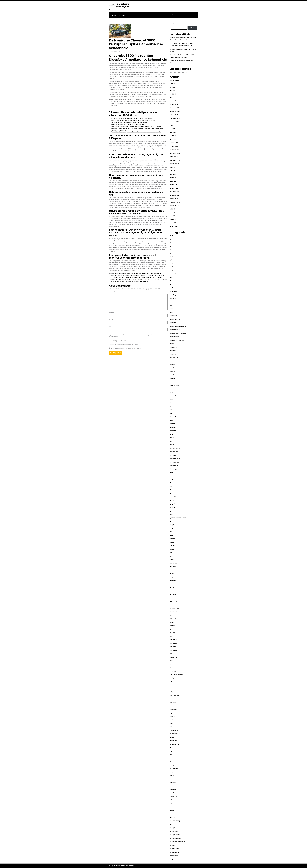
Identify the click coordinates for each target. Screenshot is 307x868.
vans (171, 772)
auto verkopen (174, 337)
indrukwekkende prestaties (131, 277)
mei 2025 (173, 132)
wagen (172, 810)
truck (171, 720)
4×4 (171, 281)
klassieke (144, 277)
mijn (171, 584)
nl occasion (173, 601)
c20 (171, 413)
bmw (171, 392)
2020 (171, 267)
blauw (172, 389)
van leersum (174, 768)
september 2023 (175, 202)
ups (171, 748)
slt (170, 688)
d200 (171, 434)
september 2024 (175, 160)
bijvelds (172, 382)
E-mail (111, 319)
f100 (171, 483)
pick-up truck (156, 279)
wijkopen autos (174, 849)
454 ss (172, 277)
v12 (171, 754)
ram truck (173, 646)
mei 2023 (172, 216)
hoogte (172, 525)
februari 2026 (174, 101)
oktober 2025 (174, 115)
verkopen (173, 782)
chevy (172, 420)
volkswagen (173, 796)
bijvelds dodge (174, 385)
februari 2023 (174, 226)
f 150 (171, 479)
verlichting (173, 786)
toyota (172, 713)
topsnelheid (173, 709)
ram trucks (173, 650)
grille (115, 277)
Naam (111, 313)
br (170, 403)
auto (171, 312)
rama (171, 653)
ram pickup (173, 643)
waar (171, 807)
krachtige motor (127, 279)
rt (170, 664)
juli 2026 (172, 83)
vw (171, 803)
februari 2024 (174, 184)
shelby (172, 678)
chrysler (172, 424)
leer (171, 552)
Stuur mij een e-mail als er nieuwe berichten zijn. (125, 348)
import (172, 528)
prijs (171, 629)
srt (171, 706)
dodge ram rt (174, 465)
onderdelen (173, 612)
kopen (172, 542)
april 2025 (173, 136)
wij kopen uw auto (175, 838)
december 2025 (175, 108)
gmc (171, 514)
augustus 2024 (174, 164)
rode (171, 660)
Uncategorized (174, 744)
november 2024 (175, 153)
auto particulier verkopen (178, 333)
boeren (142, 275)
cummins (173, 431)
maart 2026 (173, 97)
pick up (172, 615)
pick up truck (174, 619)
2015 (171, 253)
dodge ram (173, 455)
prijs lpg (172, 633)
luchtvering (173, 563)
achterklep (173, 288)
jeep (171, 532)
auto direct (173, 316)
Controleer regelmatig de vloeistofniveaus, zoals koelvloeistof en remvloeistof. (136, 126)
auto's (161, 273)
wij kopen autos (175, 835)
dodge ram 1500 (175, 458)
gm (171, 511)
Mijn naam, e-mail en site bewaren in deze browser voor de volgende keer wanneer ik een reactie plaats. (137, 336)
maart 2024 (173, 181)
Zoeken (173, 24)
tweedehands (174, 730)
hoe (171, 521)
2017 (171, 260)
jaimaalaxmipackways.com (119, 7)
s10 (171, 667)
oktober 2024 (174, 157)
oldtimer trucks (174, 608)
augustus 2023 (174, 205)
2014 (171, 249)
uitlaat (172, 737)
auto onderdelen (175, 330)
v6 (170, 758)
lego (171, 556)
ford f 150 (173, 497)
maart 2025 (173, 139)
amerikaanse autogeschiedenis (149, 273)
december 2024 (175, 150)
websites (172, 817)
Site (110, 326)
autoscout (173, 354)
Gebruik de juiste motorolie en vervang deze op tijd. (128, 124)
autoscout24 (174, 357)
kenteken (172, 539)
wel (171, 824)
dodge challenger (175, 448)
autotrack (173, 361)
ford (171, 493)
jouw (171, 535)
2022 (171, 270)
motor (142, 279)
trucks (172, 723)
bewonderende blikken (132, 275)
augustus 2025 (174, 122)
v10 (171, 751)
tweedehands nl (175, 734)
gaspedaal (173, 504)
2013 (171, 246)
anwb (171, 302)
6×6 (171, 284)
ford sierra (173, 500)
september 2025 (175, 118)
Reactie (112, 292)
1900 (171, 235)
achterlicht (173, 291)
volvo (171, 800)
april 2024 (173, 177)
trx (170, 727)
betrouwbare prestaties (116, 275)
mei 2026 (173, 90)
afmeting (173, 295)
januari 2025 (174, 146)
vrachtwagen (144, 281)
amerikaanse (135, 273)
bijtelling (172, 378)
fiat (171, 490)
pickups (172, 626)
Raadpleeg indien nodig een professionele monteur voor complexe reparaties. (136, 132)
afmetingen (173, 298)
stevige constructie (122, 281)
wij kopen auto (174, 831)
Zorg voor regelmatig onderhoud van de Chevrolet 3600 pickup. (132, 118)
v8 (170, 761)
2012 (171, 242)
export (172, 476)
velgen (172, 775)
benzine (172, 371)
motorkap (148, 279)
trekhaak (172, 716)
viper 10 (172, 793)
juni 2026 (172, 87)
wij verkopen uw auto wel (177, 842)
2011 (171, 239)
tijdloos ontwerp (134, 281)
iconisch (120, 277)
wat (171, 814)
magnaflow (173, 566)
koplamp (172, 546)
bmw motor (173, 396)
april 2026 (173, 94)
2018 (171, 263)
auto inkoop (173, 323)
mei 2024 (173, 174)
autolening (173, 347)
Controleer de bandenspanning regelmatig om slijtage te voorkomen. (134, 120)
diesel (172, 437)
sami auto (173, 671)
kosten (172, 549)
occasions (173, 605)
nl (170, 598)
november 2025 (175, 111)
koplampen (150, 277)
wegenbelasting (175, 821)
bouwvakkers (149, 275)
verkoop (172, 779)
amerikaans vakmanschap (121, 273)
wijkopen (172, 845)
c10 (171, 410)
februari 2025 (174, 143)
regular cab (173, 657)
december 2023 (174, 191)
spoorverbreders (175, 695)
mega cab (173, 577)
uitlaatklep (173, 741)
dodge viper (173, 469)
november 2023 (174, 195)
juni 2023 (172, 212)
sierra (171, 681)
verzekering (173, 789)
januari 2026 (174, 104)
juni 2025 (172, 129)
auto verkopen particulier (178, 340)
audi (171, 309)
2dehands (173, 274)
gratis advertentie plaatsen (178, 518)
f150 (171, 486)
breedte (172, 406)
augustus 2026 (174, 80)
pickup (172, 622)
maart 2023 (173, 223)
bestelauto (173, 375)
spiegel (172, 692)
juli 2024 (172, 167)
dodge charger (174, 451)
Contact (122, 15)
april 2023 (173, 219)
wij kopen (173, 828)
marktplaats (174, 570)
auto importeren (175, 319)
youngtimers (174, 855)
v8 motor (173, 765)
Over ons (113, 15)
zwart (171, 859)
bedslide (172, 368)
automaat (173, 350)
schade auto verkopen (177, 674)
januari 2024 (174, 188)
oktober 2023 (174, 198)
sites (171, 685)
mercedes (173, 580)
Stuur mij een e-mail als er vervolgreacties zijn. (125, 344)
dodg (171, 441)
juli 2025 (172, 125)
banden (172, 364)
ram (171, 636)
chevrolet (173, 417)
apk (171, 305)
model (172, 587)
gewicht (172, 507)
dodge (172, 444)
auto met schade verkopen (178, 326)
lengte (172, 559)
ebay (171, 472)
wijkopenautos (174, 852)
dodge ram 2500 (175, 462)
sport (171, 699)
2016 (171, 256)
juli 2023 (172, 209)
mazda (172, 573)
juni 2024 (173, 171)
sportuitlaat (174, 702)
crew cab (172, 427)
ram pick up (173, 640)
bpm (171, 399)
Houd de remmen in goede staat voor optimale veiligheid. (130, 122)
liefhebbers (136, 279)
